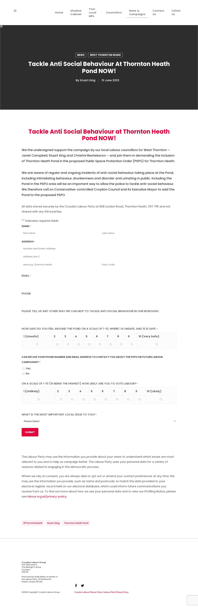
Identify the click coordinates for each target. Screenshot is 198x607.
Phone (26, 293)
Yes (28, 368)
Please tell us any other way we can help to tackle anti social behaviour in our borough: (90, 311)
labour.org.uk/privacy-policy (47, 496)
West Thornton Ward (105, 55)
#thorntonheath (32, 523)
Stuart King (87, 80)
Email (26, 276)
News (80, 55)
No (27, 373)
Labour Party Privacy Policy (116, 592)
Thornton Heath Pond (76, 523)
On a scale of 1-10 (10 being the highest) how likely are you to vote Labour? (80, 383)
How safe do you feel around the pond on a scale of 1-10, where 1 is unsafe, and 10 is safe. (90, 329)
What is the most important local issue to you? (59, 414)
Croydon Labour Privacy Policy (88, 592)
